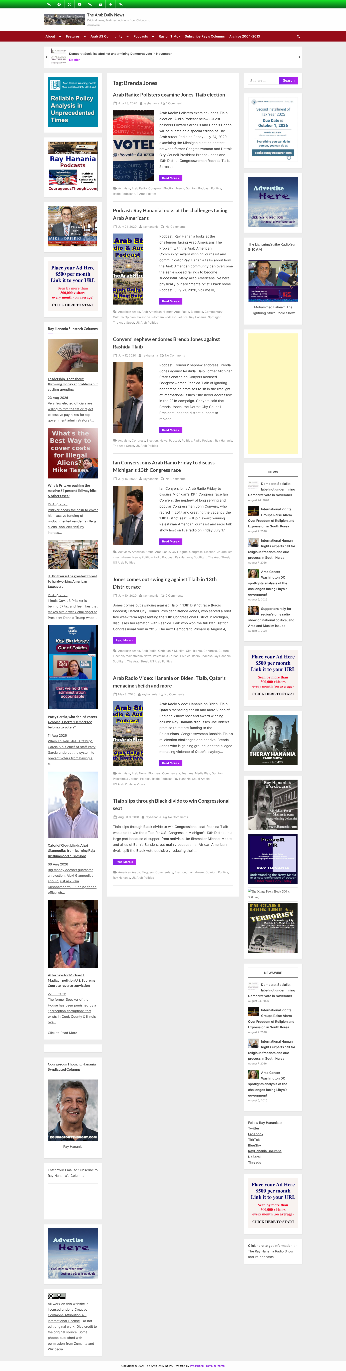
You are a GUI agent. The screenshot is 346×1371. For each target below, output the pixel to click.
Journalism (224, 551)
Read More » (172, 178)
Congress (155, 188)
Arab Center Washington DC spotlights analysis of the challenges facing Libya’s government (267, 583)
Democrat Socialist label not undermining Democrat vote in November (120, 54)
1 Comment (174, 103)
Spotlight (214, 317)
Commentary (213, 311)
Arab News (139, 773)
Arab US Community (107, 36)
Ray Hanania (197, 317)
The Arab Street (123, 322)
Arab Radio (139, 188)
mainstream (123, 557)
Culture (118, 317)
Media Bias (202, 773)
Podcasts (141, 36)
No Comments (176, 227)
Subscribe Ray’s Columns (205, 36)
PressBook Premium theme (207, 1365)
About (50, 36)
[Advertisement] (273, 393)
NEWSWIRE (273, 973)
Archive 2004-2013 (244, 36)
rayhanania (151, 103)
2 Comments (174, 596)
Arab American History (157, 311)
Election (74, 60)
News (180, 188)
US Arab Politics (145, 193)
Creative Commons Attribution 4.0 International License (67, 1315)
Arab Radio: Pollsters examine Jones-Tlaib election (169, 94)
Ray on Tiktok (169, 36)
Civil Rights (180, 551)
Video (141, 784)
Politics (216, 188)
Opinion (191, 188)
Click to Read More (62, 1033)
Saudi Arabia (201, 778)
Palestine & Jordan (150, 317)
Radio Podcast (123, 193)
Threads (254, 1162)
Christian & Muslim (171, 650)
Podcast (203, 188)
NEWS (273, 472)
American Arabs (129, 311)
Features (73, 36)
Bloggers (197, 311)
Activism (124, 188)
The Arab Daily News (105, 14)
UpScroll (254, 1157)
